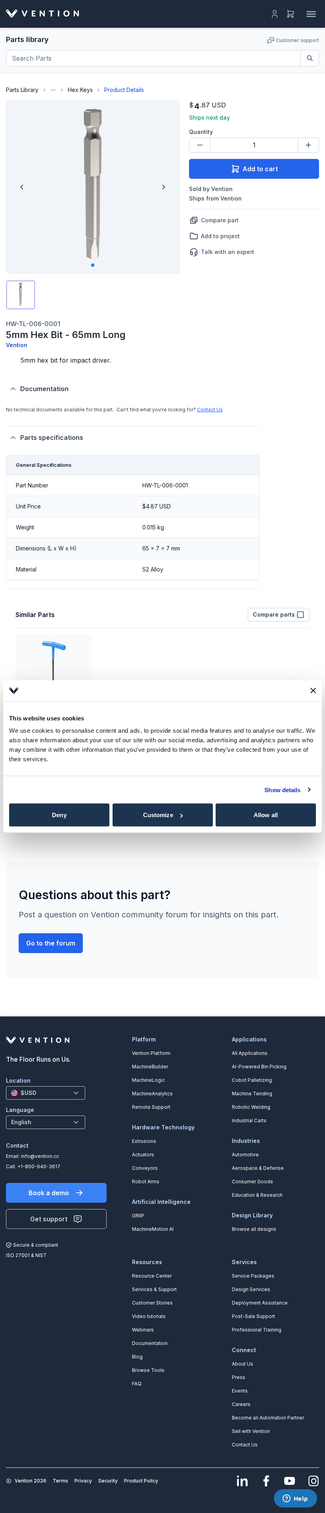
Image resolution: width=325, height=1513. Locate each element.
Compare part (220, 220)
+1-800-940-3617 (38, 1166)
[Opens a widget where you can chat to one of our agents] (295, 1499)
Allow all (266, 815)
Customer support (297, 40)
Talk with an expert (227, 251)
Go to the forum (50, 943)
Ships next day (209, 117)
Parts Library (22, 89)
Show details (282, 789)
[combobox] (45, 1093)
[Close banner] (313, 690)
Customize (158, 815)
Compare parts (274, 614)
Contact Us (210, 410)
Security (108, 1481)
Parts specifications (51, 437)
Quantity (201, 131)
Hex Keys (80, 89)
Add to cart (260, 169)
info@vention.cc (40, 1156)
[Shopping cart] (290, 14)
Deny (59, 815)
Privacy (83, 1481)
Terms (60, 1481)
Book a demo (49, 1193)
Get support (48, 1219)
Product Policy (141, 1481)
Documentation (44, 389)
